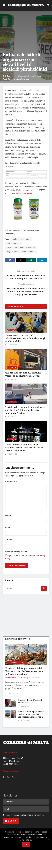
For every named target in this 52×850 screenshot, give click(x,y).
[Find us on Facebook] (3, 777)
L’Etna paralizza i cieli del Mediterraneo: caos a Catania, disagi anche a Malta (25, 338)
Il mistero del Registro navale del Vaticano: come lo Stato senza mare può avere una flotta (24, 671)
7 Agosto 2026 (12, 379)
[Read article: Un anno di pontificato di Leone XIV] (10, 703)
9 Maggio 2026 (24, 706)
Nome (8, 515)
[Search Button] (48, 5)
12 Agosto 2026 (12, 345)
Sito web (9, 539)
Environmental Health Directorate (21, 247)
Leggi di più (14, 693)
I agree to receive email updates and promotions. (24, 815)
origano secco (13, 251)
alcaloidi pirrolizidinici (21, 239)
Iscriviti (12, 821)
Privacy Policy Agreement (17, 551)
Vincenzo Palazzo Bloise (16, 678)
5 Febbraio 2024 (24, 76)
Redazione (9, 76)
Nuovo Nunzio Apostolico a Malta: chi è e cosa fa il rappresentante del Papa (31, 714)
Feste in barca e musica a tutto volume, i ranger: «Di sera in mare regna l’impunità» (24, 447)
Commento (11, 481)
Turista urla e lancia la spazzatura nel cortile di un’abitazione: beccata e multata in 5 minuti (26, 410)
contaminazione (14, 243)
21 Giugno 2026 (33, 678)
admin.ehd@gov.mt (24, 193)
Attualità (36, 76)
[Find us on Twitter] (8, 777)
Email (8, 527)
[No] (48, 839)
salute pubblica (29, 251)
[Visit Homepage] (26, 5)
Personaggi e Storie (16, 662)
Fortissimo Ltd (10, 752)
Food (5, 79)
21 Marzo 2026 (24, 720)
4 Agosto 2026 (12, 454)
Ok (26, 844)
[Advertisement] (26, 614)
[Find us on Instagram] (13, 777)
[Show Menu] (4, 5)
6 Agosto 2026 (12, 417)
